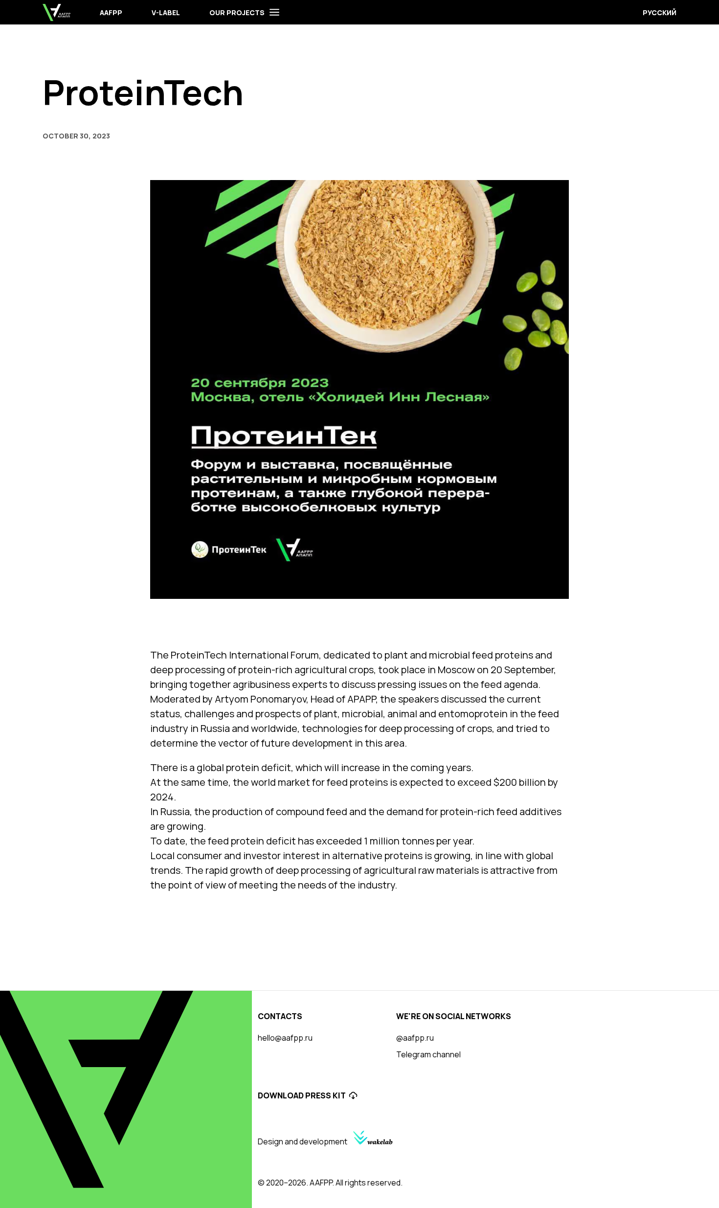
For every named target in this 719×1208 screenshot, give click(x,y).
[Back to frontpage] (56, 12)
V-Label (166, 12)
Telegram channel (428, 1054)
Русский (659, 12)
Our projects (237, 12)
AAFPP (111, 12)
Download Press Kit (302, 1095)
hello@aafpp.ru (285, 1037)
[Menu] (274, 12)
